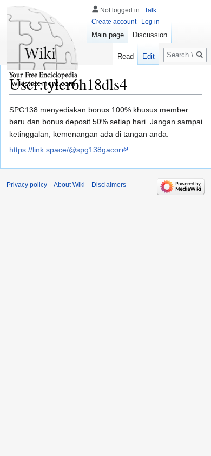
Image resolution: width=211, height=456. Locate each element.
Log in (150, 21)
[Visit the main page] (43, 43)
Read (125, 56)
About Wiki (69, 185)
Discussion (150, 35)
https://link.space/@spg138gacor (65, 149)
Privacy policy (26, 185)
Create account (113, 21)
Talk (150, 10)
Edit (148, 56)
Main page (107, 35)
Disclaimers (108, 185)
